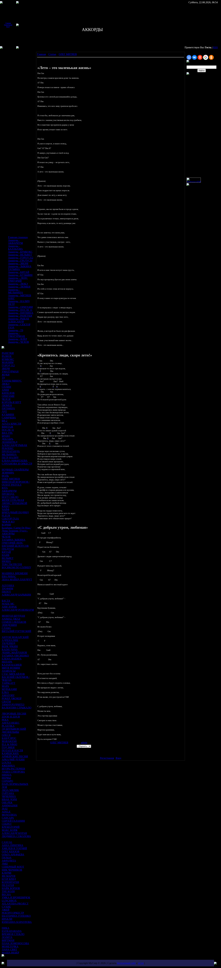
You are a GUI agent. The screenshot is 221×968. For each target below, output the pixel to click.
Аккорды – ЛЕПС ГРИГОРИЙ (18, 279)
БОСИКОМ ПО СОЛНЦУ (16, 567)
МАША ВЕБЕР (10, 952)
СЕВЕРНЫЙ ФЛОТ (13, 866)
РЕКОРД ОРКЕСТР (13, 912)
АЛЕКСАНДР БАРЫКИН (16, 594)
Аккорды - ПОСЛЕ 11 (20, 310)
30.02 (5, 808)
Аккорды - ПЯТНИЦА (20, 313)
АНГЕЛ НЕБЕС (11, 722)
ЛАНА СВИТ (9, 949)
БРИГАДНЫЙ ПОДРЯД (15, 512)
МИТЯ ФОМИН (11, 667)
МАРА (5, 686)
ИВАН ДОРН (9, 799)
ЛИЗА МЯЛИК (10, 790)
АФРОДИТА (9, 860)
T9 (3, 377)
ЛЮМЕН (7, 405)
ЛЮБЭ (5, 383)
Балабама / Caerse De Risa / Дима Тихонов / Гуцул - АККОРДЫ (16, 530)
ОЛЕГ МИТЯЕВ (11, 478)
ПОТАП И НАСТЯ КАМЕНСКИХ (12, 752)
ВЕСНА (6, 894)
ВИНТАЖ (7, 426)
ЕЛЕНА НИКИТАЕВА (15, 460)
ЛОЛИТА (7, 937)
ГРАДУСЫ (8, 549)
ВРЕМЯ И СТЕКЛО (13, 934)
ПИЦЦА (6, 774)
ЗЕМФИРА (8, 472)
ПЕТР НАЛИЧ (10, 457)
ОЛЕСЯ (6, 735)
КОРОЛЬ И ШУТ (11, 402)
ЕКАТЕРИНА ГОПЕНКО (16, 916)
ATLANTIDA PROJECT (15, 903)
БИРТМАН (8, 940)
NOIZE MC (8, 603)
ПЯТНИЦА (8, 408)
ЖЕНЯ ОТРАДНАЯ (13, 500)
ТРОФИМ (7, 588)
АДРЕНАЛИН (10, 640)
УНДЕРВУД (8, 643)
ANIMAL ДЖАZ (11, 619)
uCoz (141, 963)
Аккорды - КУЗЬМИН (20, 275)
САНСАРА (8, 817)
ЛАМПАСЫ (9, 671)
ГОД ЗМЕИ (8, 747)
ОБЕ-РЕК (7, 802)
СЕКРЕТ (7, 824)
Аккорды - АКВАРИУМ (15, 241)
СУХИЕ (6, 906)
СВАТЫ (6, 701)
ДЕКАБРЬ (7, 439)
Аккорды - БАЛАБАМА (15, 247)
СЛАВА (6, 628)
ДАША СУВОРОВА (13, 771)
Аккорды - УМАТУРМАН (16, 335)
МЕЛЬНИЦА (9, 454)
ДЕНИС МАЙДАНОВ (14, 652)
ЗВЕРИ (6, 368)
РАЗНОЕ (7, 356)
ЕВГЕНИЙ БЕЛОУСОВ (15, 546)
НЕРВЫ (6, 778)
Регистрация (8, 25)
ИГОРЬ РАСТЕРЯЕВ (13, 768)
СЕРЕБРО (7, 781)
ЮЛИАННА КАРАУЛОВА (17, 922)
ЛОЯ (4, 787)
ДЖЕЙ (5, 909)
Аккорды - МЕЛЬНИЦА (15, 291)
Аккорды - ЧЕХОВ (18, 342)
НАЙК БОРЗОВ (11, 888)
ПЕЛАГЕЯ (8, 885)
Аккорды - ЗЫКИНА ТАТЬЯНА (19, 268)
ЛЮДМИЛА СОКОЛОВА (16, 836)
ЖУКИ (6, 374)
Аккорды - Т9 (15, 330)
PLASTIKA (8, 726)
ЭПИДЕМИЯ (9, 625)
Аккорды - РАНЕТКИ (20, 315)
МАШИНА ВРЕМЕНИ (15, 573)
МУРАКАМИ (9, 689)
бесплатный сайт (126, 963)
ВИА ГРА (7, 433)
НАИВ (5, 555)
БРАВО (6, 436)
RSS (215, 47)
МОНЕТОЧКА (10, 946)
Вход (8, 26)
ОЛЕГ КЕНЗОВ (10, 851)
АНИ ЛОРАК (9, 606)
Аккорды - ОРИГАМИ (20, 307)
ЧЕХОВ (6, 536)
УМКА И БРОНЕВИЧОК (16, 897)
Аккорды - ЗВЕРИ (18, 263)
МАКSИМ (7, 362)
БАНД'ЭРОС (9, 738)
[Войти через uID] (189, 57)
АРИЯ (5, 390)
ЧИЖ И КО (8, 521)
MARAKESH (9, 741)
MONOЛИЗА (9, 814)
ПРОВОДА (8, 494)
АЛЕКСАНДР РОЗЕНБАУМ (18, 609)
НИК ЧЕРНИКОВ (12, 869)
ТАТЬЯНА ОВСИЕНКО (15, 655)
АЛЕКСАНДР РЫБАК (14, 445)
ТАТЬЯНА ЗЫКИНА (13, 539)
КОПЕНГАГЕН (10, 882)
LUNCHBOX (9, 900)
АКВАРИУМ (9, 491)
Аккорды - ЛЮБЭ (18, 283)
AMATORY (8, 695)
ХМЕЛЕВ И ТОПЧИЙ (14, 848)
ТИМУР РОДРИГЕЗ (13, 704)
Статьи (52, 54)
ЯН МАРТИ (8, 876)
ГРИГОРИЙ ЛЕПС (12, 542)
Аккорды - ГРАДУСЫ (20, 260)
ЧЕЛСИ (6, 399)
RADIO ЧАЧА (10, 649)
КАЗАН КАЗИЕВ (12, 664)
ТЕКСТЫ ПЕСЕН (12, 564)
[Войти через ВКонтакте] (194, 57)
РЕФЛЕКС (8, 448)
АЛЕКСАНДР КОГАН (14, 833)
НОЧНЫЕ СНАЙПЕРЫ (15, 469)
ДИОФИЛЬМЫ (10, 732)
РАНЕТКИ (8, 353)
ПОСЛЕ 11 (8, 429)
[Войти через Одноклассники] (211, 57)
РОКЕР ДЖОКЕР (12, 698)
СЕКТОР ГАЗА (10, 518)
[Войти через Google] (205, 57)
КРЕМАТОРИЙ (11, 827)
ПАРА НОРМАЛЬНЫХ (15, 784)
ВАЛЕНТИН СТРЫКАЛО (16, 707)
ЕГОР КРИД (9, 879)
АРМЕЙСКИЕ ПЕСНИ (15, 756)
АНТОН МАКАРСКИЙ (15, 637)
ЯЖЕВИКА (8, 765)
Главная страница (18, 237)
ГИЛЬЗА (6, 857)
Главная (8, 23)
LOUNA (6, 762)
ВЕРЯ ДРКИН (10, 646)
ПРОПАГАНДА (11, 451)
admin (84, 742)
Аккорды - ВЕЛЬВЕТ (20, 254)
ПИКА (5, 928)
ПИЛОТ (6, 591)
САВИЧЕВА (9, 417)
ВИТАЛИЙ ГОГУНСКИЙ (16, 631)
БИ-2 (4, 420)
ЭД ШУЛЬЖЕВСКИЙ (14, 729)
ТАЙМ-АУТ (8, 683)
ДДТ (4, 411)
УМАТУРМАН (10, 371)
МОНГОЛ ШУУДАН (13, 615)
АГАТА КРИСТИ (11, 423)
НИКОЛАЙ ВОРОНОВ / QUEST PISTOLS (16, 483)
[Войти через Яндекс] (200, 57)
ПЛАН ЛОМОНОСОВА (15, 943)
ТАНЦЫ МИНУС (12, 380)
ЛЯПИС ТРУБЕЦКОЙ (14, 503)
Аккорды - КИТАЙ (18, 272)
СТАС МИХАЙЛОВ (13, 674)
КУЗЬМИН (8, 414)
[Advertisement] (11, 74)
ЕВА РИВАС (9, 576)
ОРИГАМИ (8, 396)
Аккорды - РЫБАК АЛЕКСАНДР (18, 320)
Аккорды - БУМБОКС (20, 251)
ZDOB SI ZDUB (11, 716)
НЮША (6, 561)
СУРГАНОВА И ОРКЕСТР (17, 463)
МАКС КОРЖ (9, 830)
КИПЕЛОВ (8, 393)
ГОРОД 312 (8, 365)
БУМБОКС (8, 359)
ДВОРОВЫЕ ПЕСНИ (14, 713)
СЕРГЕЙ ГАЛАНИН (13, 821)
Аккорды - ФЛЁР (17, 339)
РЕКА (5, 719)
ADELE (6, 811)
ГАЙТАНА (8, 793)
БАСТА (6, 600)
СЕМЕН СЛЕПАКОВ (14, 622)
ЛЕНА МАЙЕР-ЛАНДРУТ (17, 579)
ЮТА (5, 488)
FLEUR (6, 515)
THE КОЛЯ (8, 891)
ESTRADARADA (12, 931)
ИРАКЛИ (7, 919)
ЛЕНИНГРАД (9, 442)
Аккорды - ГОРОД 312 (20, 257)
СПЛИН (6, 387)
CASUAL (7, 842)
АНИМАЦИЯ (9, 805)
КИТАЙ (6, 552)
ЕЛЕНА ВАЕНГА (12, 658)
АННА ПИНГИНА (12, 845)
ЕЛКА (5, 692)
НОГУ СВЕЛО (10, 497)
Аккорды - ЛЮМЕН (19, 286)
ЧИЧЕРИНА (9, 796)
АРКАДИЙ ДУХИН (13, 759)
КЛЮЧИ (6, 873)
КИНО (5, 506)
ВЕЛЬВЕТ (7, 558)
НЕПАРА (7, 661)
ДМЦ (5, 863)
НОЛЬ (5, 475)
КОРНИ (6, 524)
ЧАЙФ (5, 509)
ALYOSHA (8, 585)
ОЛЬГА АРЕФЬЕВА (13, 854)
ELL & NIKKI (9, 744)
